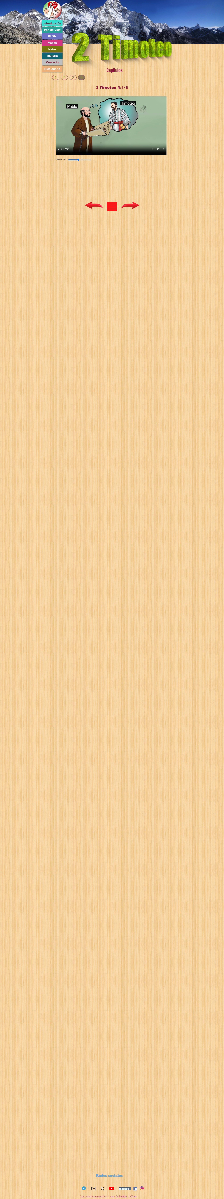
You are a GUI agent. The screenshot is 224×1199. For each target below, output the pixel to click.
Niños (52, 49)
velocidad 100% (61, 159)
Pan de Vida (52, 30)
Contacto (52, 62)
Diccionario (52, 69)
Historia (52, 55)
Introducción (52, 23)
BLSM (52, 36)
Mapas (52, 42)
